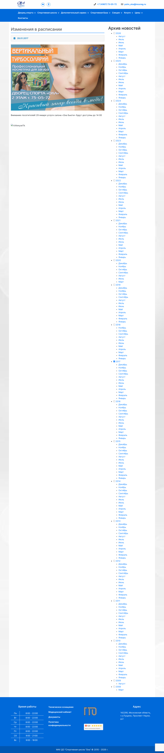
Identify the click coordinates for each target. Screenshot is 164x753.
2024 (118, 100)
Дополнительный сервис (73, 12)
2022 (118, 180)
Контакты (23, 18)
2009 (118, 680)
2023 (118, 140)
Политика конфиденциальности (59, 724)
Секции (116, 12)
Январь (122, 57)
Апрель (122, 48)
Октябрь (123, 70)
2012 (118, 561)
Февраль (123, 54)
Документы (54, 717)
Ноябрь (122, 67)
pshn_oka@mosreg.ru (135, 4)
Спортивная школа (47, 12)
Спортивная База (99, 12)
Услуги (127, 12)
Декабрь (123, 64)
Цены (137, 12)
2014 (118, 481)
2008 (118, 686)
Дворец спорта (25, 12)
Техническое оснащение (60, 707)
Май (121, 45)
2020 (118, 260)
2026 (118, 33)
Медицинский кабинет (59, 712)
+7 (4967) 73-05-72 (107, 4)
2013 (118, 521)
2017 (118, 361)
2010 (118, 640)
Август (122, 36)
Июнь (121, 42)
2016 (118, 401)
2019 (118, 285)
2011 (118, 600)
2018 (118, 324)
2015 (118, 441)
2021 (118, 220)
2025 (118, 61)
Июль (121, 39)
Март (121, 51)
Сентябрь (123, 73)
